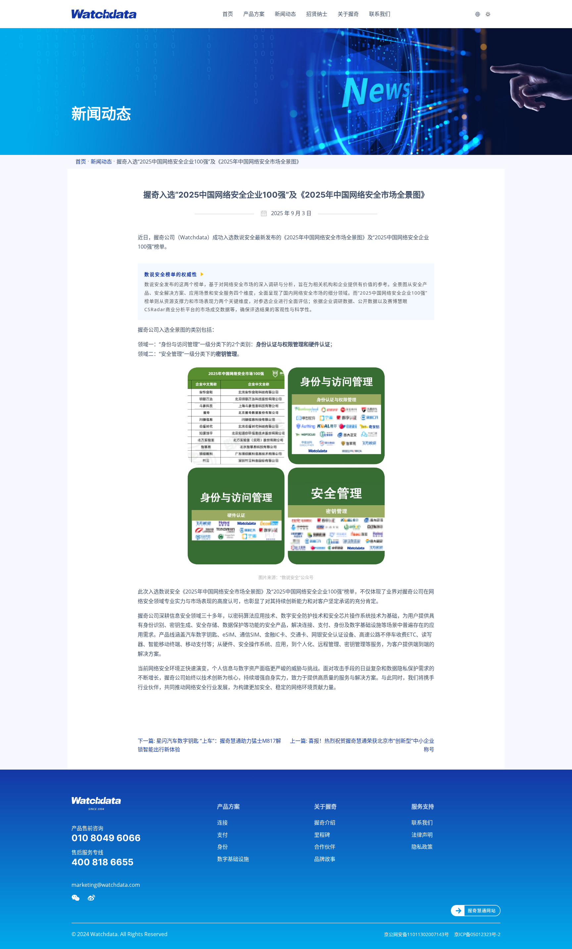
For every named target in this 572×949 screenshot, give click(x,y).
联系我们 (379, 14)
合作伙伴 (324, 846)
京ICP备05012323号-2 (477, 934)
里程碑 (322, 834)
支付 (222, 834)
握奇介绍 (324, 822)
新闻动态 (285, 14)
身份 (222, 846)
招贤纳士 (316, 14)
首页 (227, 14)
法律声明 (422, 834)
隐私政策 (422, 846)
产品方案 (253, 14)
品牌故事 (324, 859)
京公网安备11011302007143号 (416, 934)
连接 (222, 822)
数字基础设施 (233, 859)
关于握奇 (348, 14)
